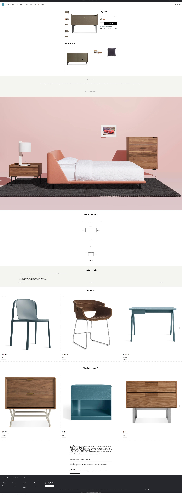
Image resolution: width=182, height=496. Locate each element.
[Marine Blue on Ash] (123, 354)
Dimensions (109, 28)
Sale (38, 4)
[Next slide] (67, 37)
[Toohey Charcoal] (67, 354)
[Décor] (35, 4)
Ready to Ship (8, 4)
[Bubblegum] (3, 354)
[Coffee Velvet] (63, 354)
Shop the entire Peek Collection (91, 91)
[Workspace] (26, 4)
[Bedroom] (21, 4)
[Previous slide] (67, 10)
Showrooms (25, 486)
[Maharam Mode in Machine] (66, 354)
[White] (6, 354)
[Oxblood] (66, 432)
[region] (91, 494)
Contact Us (3, 482)
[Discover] (42, 4)
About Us (24, 482)
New (13, 482)
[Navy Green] (5, 432)
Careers (24, 487)
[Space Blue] (63, 432)
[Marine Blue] (2, 354)
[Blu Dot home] (3, 4)
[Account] (177, 4)
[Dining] (17, 4)
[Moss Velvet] (64, 354)
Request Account (36, 482)
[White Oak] (125, 432)
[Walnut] (125, 354)
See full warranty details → (74, 465)
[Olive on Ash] (128, 354)
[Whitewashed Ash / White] (126, 354)
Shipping (116, 28)
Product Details (102, 28)
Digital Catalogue (14, 486)
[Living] (13, 4)
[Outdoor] (31, 4)
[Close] (180, 494)
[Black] (5, 354)
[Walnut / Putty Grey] (2, 432)
